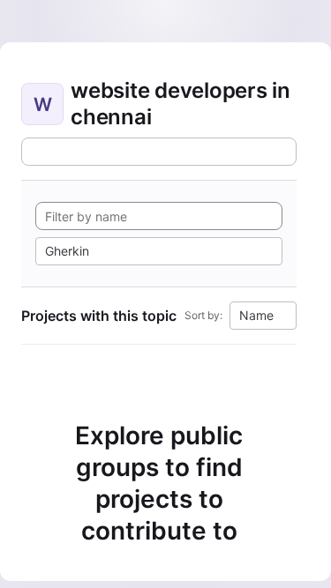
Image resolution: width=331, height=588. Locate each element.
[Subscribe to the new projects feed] (159, 152)
